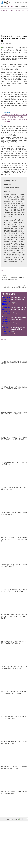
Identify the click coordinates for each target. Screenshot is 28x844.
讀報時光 (24, 7)
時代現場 (10, 7)
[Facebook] (18, 2)
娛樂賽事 (3, 7)
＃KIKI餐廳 (4, 10)
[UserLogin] (23, 2)
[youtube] (15, 2)
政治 (2, 270)
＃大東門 (10, 10)
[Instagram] (21, 2)
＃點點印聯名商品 (19, 10)
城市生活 (17, 7)
